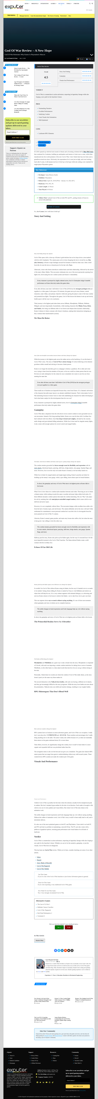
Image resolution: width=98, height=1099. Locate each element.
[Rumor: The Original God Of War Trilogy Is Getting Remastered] (84, 992)
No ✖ (68, 927)
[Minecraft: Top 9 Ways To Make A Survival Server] (9, 97)
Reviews (61, 3)
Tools (69, 3)
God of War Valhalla (43, 869)
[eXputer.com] (14, 6)
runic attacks (37, 468)
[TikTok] (53, 1083)
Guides (53, 3)
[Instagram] (50, 1083)
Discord (76, 1059)
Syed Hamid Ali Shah (11, 58)
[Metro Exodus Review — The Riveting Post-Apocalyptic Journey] (9, 70)
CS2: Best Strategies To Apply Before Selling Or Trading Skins (22, 103)
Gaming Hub (56, 1056)
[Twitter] (58, 950)
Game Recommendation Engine (38, 15)
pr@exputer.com (51, 1075)
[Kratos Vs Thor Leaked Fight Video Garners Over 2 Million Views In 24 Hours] (64, 992)
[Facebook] (55, 950)
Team (11, 1059)
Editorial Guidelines (14, 1061)
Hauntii (39, 860)
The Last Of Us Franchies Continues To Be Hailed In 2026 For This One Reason (42, 1019)
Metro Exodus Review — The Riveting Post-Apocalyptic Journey (22, 70)
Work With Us (78, 1064)
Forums (76, 3)
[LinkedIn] (62, 950)
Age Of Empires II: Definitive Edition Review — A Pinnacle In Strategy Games (21, 83)
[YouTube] (47, 1083)
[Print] (72, 950)
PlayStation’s (63, 15)
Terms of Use (34, 1061)
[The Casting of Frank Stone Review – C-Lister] (9, 77)
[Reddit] (65, 950)
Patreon (55, 1061)
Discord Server (58, 1036)
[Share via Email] (68, 950)
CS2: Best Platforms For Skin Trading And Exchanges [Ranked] (22, 110)
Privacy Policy (34, 1056)
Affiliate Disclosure (36, 1064)
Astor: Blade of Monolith (44, 863)
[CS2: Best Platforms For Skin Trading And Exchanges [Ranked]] (9, 111)
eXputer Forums (48, 1036)
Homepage (12, 1064)
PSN (44, 971)
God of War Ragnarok (43, 866)
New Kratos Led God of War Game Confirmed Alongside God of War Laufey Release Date (42, 1000)
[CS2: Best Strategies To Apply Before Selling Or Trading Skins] (9, 104)
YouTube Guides (79, 1061)
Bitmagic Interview (24, 15)
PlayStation (44, 142)
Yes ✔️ (59, 927)
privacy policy (23, 142)
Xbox (69, 15)
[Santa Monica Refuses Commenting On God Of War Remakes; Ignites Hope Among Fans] (64, 1011)
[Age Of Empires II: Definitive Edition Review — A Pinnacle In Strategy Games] (9, 84)
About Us (12, 1056)
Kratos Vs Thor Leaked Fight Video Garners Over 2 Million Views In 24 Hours (62, 1000)
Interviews (45, 3)
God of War (40, 940)
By (5, 58)
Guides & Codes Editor (51, 961)
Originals (34, 3)
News (26, 3)
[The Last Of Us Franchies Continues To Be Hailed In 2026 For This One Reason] (43, 1011)
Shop (54, 1059)
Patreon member (23, 158)
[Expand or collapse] (79, 207)
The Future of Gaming (53, 15)
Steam (41, 145)
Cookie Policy (34, 1059)
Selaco (39, 857)
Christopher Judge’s (76, 402)
